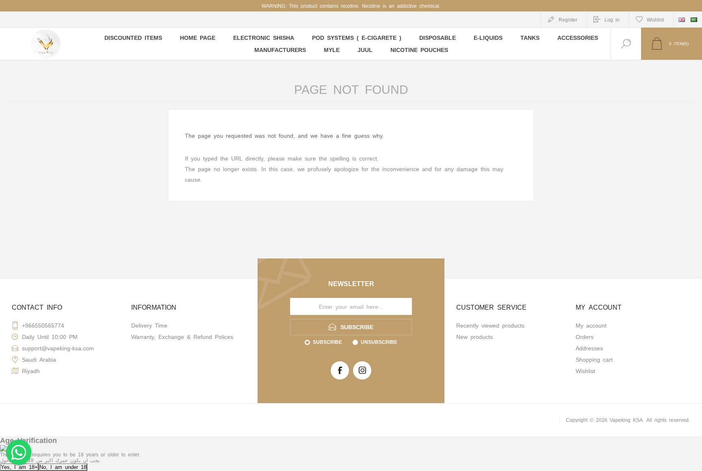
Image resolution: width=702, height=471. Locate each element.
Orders (585, 336)
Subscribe (327, 341)
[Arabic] (694, 19)
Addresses (589, 348)
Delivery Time (149, 325)
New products (474, 336)
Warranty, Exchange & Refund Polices (182, 336)
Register (568, 19)
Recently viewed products (490, 325)
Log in (612, 19)
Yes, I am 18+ (19, 466)
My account (591, 325)
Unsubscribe (379, 341)
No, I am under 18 (63, 466)
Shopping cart (594, 359)
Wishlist (585, 370)
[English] (682, 19)
